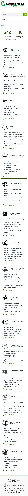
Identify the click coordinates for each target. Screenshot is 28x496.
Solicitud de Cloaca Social (11, 250)
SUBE (11, 100)
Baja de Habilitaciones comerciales (14, 361)
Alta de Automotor (9, 377)
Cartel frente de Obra (10, 467)
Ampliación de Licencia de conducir (14, 379)
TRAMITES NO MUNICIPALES (14, 298)
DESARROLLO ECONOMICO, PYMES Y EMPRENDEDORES (18, 75)
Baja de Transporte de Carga (12, 410)
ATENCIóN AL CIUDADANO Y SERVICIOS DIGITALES (18, 269)
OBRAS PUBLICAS (15, 242)
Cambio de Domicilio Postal (12, 333)
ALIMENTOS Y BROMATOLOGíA (14, 50)
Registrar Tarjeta (9, 112)
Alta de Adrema (8, 327)
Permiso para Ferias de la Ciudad (13, 85)
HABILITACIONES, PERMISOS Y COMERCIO (16, 346)
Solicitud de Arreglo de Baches (12, 248)
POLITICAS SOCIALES (16, 183)
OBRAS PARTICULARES (16, 452)
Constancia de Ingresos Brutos (13, 311)
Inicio (3, 19)
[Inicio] (13, 4)
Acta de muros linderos (10, 458)
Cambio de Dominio (9, 335)
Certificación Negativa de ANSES (13, 305)
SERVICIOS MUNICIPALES (17, 156)
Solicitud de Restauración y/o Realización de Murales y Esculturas (12, 434)
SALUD (12, 126)
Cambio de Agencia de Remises (13, 412)
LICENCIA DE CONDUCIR (16, 371)
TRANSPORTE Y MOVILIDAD (18, 397)
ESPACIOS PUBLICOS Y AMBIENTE (16, 213)
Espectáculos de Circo (10, 438)
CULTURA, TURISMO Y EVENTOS (16, 423)
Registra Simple (8, 86)
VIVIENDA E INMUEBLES (16, 321)
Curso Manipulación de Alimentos (13, 61)
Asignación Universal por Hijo (12, 304)
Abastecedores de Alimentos (12, 55)
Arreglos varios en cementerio (12, 169)
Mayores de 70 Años (10, 106)
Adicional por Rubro (9, 355)
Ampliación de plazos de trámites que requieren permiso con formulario (13, 461)
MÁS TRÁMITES (9, 67)
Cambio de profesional (10, 465)
